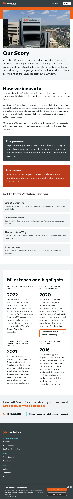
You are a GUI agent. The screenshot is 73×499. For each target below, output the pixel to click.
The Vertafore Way (16, 232)
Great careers (12, 246)
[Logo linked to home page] (12, 433)
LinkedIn (6, 469)
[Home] (9, 3)
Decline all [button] (57, 494)
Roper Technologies (48, 302)
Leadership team (14, 217)
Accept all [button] (57, 489)
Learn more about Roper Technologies (51, 333)
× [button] (71, 487)
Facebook (7, 473)
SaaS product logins (11, 449)
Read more (8, 494)
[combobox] (68, 487)
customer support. (60, 414)
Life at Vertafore (14, 202)
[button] (25, 496)
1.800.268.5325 (14, 414)
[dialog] (36, 492)
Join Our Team (9, 461)
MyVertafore (8, 445)
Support (6, 441)
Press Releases (9, 457)
